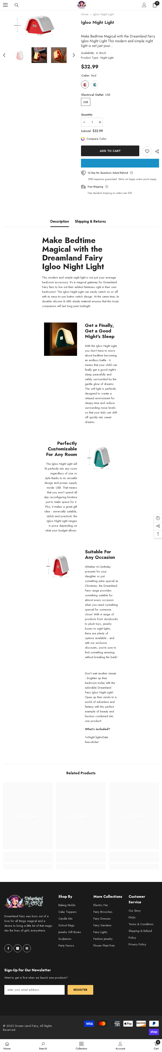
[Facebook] (8, 948)
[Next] (74, 55)
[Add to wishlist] (147, 151)
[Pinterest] (27, 948)
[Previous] (4, 55)
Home (85, 14)
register (80, 990)
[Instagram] (18, 948)
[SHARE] (155, 151)
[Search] (16, 5)
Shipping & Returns (90, 221)
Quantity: (87, 114)
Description (59, 221)
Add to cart (110, 151)
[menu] (5, 5)
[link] (28, 859)
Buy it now (120, 163)
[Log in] (144, 5)
